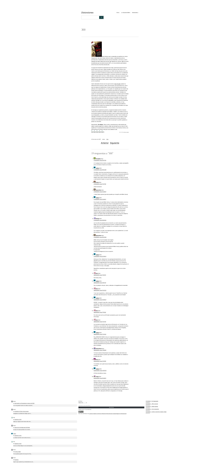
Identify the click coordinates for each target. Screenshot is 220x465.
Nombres (16, 459)
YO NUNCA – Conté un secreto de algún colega (156, 411)
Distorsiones (87, 12)
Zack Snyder (117, 83)
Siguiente (114, 143)
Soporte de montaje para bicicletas (22, 427)
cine (125, 132)
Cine (107, 139)
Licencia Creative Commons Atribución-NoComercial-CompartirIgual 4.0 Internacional (107, 413)
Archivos (80, 401)
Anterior (105, 143)
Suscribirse (111, 407)
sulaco (97, 168)
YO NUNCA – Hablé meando (152, 406)
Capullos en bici (17, 419)
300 (122, 61)
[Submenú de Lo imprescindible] (130, 12)
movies (128, 132)
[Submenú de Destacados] (138, 12)
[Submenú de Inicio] (119, 12)
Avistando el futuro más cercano (21, 411)
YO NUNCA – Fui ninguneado (152, 401)
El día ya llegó (17, 451)
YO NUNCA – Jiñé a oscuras (152, 403)
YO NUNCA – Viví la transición (152, 409)
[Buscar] (101, 17)
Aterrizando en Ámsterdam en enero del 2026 (24, 403)
